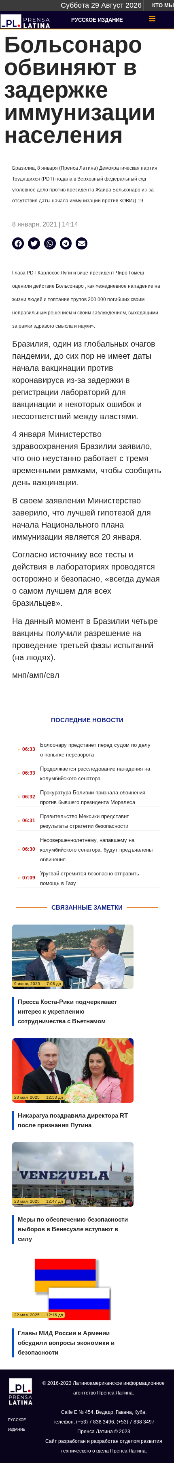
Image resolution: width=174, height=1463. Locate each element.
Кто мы (163, 5)
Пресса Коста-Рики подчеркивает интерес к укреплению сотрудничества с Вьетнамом (67, 1011)
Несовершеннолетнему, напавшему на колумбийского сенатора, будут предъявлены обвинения (96, 849)
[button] (18, 243)
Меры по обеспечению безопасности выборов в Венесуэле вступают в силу (73, 1229)
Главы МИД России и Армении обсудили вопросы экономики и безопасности (66, 1343)
